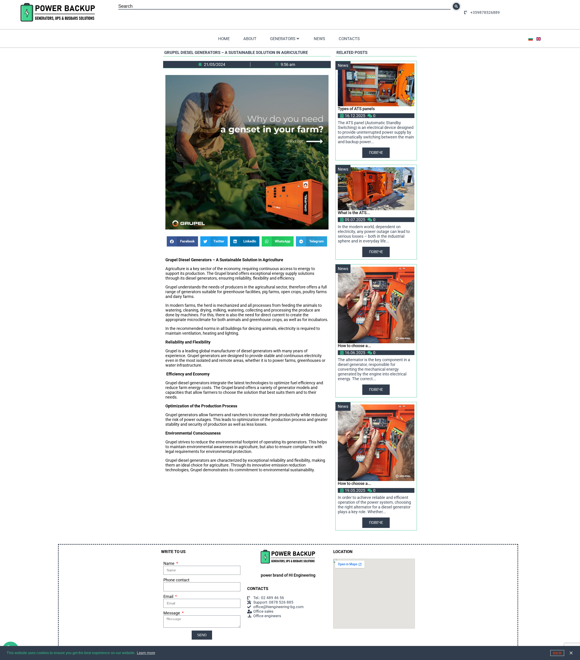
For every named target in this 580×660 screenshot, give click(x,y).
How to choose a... (354, 345)
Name (169, 563)
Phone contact (176, 580)
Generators (282, 38)
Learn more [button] (146, 653)
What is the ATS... (354, 212)
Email (168, 596)
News (319, 38)
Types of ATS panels (356, 108)
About (249, 38)
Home (224, 38)
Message (172, 613)
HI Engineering (302, 575)
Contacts (349, 38)
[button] (182, 241)
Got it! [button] (557, 653)
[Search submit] (456, 6)
